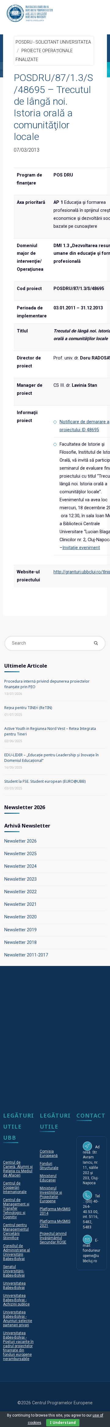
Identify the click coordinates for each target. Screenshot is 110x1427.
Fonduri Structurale (49, 1165)
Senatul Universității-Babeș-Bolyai (14, 1271)
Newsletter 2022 (20, 891)
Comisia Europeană (49, 1153)
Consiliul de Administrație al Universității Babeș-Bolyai (16, 1252)
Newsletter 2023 (20, 879)
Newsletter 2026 (20, 841)
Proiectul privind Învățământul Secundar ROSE (53, 1237)
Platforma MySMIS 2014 (55, 1211)
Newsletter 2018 (20, 942)
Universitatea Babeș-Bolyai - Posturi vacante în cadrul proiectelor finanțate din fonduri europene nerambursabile (18, 1346)
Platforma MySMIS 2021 (55, 1223)
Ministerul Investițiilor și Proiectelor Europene (51, 1194)
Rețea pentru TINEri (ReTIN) (28, 707)
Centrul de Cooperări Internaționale (15, 1187)
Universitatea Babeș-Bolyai (14, 1285)
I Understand (63, 1422)
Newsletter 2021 (20, 904)
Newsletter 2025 (20, 853)
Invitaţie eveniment (81, 547)
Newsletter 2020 (20, 917)
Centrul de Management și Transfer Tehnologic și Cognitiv (16, 1208)
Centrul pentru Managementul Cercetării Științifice (16, 1231)
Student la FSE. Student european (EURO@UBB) (45, 781)
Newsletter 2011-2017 (26, 955)
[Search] (95, 643)
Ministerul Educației (48, 1178)
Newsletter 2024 (20, 866)
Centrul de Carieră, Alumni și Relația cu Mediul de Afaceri (18, 1168)
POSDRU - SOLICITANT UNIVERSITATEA (53, 41)
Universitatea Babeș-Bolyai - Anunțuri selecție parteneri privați (17, 1318)
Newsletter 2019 (20, 930)
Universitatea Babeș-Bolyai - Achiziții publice (16, 1299)
